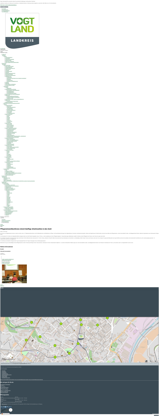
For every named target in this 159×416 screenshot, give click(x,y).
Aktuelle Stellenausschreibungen (12, 96)
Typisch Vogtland (8, 157)
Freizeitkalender (8, 186)
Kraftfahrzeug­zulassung (11, 129)
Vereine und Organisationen (10, 188)
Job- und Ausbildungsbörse (12, 141)
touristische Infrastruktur (11, 167)
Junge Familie (9, 111)
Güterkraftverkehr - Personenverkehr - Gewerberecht (16, 136)
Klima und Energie (10, 126)
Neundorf (8, 196)
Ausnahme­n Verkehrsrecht (12, 132)
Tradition (8, 158)
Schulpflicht (9, 143)
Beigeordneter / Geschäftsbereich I (13, 90)
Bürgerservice (4, 404)
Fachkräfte (9, 165)
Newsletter (7, 83)
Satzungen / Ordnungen (9, 61)
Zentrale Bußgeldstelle (11, 133)
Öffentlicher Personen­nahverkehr (13, 137)
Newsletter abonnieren (6, 377)
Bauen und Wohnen (8, 114)
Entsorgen (9, 120)
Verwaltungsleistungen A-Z (10, 68)
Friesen (8, 193)
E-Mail (1, 390)
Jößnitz (8, 194)
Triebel (8, 205)
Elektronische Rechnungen (6, 374)
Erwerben (8, 115)
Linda (8, 195)
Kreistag (5, 56)
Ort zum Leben (6, 183)
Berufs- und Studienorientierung (12, 140)
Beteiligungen (7, 100)
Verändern (9, 122)
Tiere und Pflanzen (10, 125)
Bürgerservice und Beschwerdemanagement (12, 103)
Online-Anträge (8, 69)
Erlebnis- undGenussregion (4, 176)
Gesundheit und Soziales (9, 145)
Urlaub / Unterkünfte (7, 179)
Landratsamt (6, 86)
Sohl (8, 203)
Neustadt (8, 197)
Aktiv (8, 153)
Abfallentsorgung (8, 76)
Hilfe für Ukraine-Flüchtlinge (10, 173)
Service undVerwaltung (4, 64)
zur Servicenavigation (6, 10)
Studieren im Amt (10, 98)
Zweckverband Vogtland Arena (12, 101)
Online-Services (9, 80)
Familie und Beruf (10, 166)
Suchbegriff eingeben (4, 50)
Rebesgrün (9, 199)
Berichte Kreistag (8, 60)
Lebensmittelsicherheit (11, 148)
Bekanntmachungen (9, 102)
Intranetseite (156, 415)
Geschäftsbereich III (10, 92)
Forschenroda (9, 192)
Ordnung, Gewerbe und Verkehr (11, 128)
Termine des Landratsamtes (10, 75)
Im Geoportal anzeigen (4, 387)
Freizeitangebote (10, 109)
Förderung (9, 164)
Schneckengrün (10, 201)
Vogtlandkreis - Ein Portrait (10, 184)
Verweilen (8, 154)
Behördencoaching (8, 212)
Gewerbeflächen (10, 163)
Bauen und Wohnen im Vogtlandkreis (12, 185)
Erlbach (8, 191)
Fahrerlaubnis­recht (10, 130)
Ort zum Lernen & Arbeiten (8, 206)
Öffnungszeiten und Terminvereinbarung (12, 94)
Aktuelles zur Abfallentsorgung (12, 81)
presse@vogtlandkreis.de (8, 259)
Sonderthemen (6, 168)
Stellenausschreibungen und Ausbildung (11, 108)
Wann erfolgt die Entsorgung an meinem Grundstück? (16, 78)
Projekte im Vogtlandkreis (9, 171)
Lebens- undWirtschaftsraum (5, 182)
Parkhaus (7, 82)
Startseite (3, 219)
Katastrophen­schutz (10, 135)
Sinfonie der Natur (10, 159)
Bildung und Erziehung (9, 207)
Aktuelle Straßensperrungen (10, 73)
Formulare (7, 70)
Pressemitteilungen (8, 67)
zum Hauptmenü (5, 9)
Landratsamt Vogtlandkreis (5, 384)
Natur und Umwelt (8, 123)
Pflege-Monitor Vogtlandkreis (10, 84)
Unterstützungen (10, 142)
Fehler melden (4, 376)
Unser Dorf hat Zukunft (9, 189)
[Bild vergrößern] (14, 282)
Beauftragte (9, 88)
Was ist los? (9, 106)
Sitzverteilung (7, 58)
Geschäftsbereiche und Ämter (10, 89)
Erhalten (8, 118)
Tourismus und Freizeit (9, 150)
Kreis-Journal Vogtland (9, 66)
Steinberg (8, 204)
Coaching (8, 162)
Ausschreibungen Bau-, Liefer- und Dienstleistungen (14, 99)
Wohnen (8, 117)
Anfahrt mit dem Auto (6, 262)
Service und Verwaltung (6, 220)
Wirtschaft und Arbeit (9, 161)
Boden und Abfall (10, 127)
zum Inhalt (4, 8)
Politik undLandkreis (4, 55)
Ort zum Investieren (7, 209)
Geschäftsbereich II (10, 91)
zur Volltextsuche (5, 11)
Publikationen (9, 77)
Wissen (8, 151)
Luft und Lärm (9, 121)
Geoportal (7, 72)
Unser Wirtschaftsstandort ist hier (11, 210)
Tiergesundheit (9, 149)
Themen (5, 104)
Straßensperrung (10, 131)
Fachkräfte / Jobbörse (9, 208)
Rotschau (8, 200)
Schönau (8, 202)
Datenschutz (4, 372)
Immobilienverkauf (8, 71)
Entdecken (5, 178)
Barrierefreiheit (4, 375)
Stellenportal (7, 95)
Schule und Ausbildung (9, 138)
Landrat (6, 87)
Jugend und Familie (8, 105)
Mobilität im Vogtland (9, 187)
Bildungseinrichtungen (11, 139)
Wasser (8, 119)
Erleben (8, 152)
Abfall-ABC (9, 79)
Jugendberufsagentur (11, 113)
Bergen (8, 190)
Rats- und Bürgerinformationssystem (12, 62)
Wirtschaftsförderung (9, 211)
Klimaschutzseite (155, 413)
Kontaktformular (5, 373)
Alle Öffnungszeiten (18, 401)
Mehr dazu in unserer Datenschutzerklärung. (8, 4)
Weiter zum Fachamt (6, 263)
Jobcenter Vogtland (8, 170)
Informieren (9, 156)
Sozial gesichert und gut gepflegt (13, 147)
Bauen (8, 116)
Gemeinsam (9, 155)
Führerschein (9, 112)
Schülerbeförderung (10, 144)
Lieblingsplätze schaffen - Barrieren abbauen (13, 172)
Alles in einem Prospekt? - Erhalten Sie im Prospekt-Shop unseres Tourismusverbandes (19, 180)
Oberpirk (8, 198)
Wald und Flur (9, 124)
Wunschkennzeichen (9, 74)
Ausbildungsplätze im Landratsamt (13, 97)
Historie (8, 160)
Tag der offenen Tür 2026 (9, 85)
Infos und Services (7, 65)
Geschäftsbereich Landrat (11, 93)
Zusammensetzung (8, 57)
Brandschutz (9, 134)
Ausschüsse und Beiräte (9, 59)
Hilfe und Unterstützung (11, 110)
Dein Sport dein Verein (9, 174)
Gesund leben (9, 146)
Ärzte (6, 169)
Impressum (4, 371)
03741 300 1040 (6, 260)
